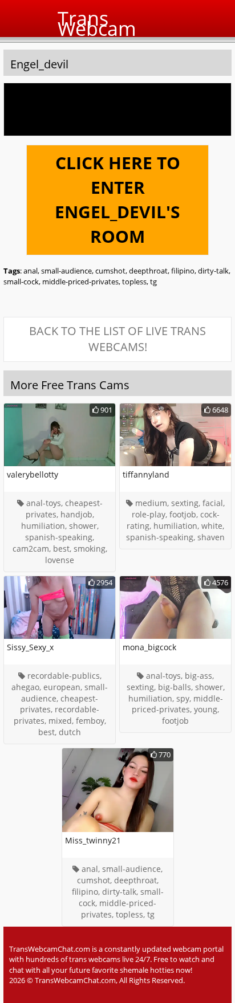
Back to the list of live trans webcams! (117, 339)
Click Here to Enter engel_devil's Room (117, 199)
